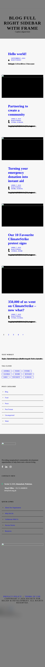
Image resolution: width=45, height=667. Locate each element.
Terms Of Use (33, 596)
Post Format (9, 409)
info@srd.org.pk (10, 491)
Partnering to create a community (18, 110)
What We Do (9, 513)
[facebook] (2, 467)
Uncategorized (9, 415)
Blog (6, 392)
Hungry (28, 374)
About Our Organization (13, 508)
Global (20, 318)
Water (7, 421)
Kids (6, 377)
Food (17, 371)
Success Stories (10, 525)
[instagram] (11, 467)
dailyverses (16, 60)
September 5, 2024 (18, 58)
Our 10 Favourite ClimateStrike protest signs (21, 239)
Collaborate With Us (11, 519)
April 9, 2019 (16, 119)
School (20, 122)
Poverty (16, 377)
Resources (8, 531)
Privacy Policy (12, 596)
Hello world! (17, 54)
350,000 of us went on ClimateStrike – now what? (22, 306)
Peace (7, 403)
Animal (14, 251)
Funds (13, 122)
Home (13, 188)
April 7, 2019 (16, 185)
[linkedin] (6, 467)
